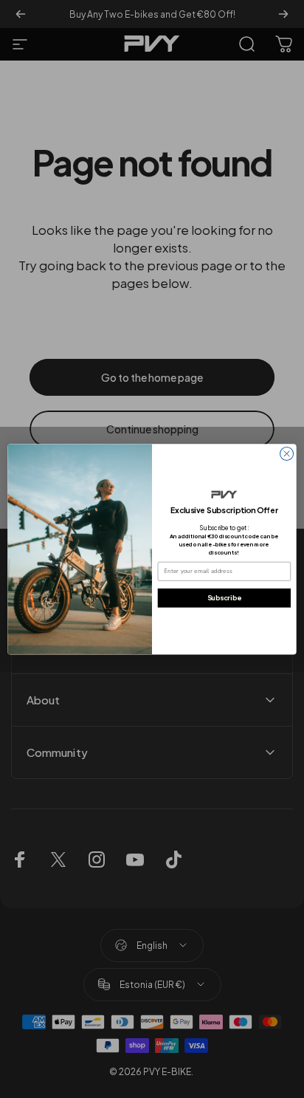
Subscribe (224, 597)
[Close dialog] (287, 453)
